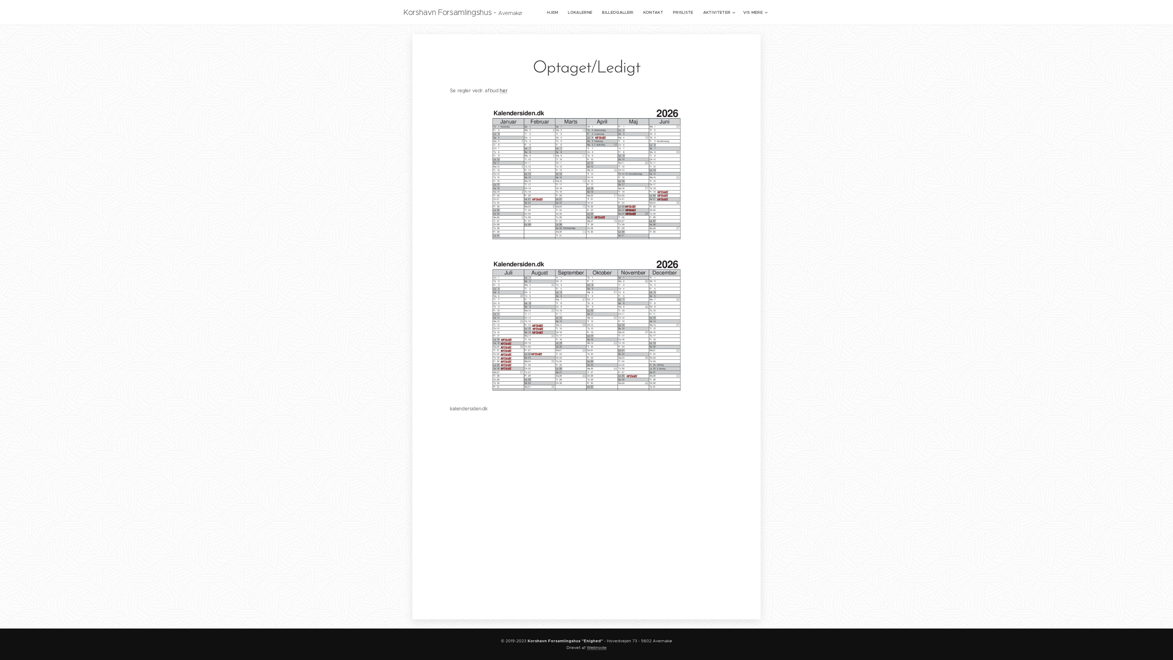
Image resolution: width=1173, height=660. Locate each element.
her (503, 90)
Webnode (597, 647)
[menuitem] (554, 12)
